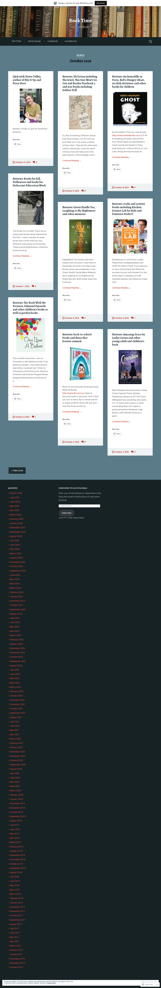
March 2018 (15, 894)
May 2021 (14, 730)
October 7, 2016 (22, 286)
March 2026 (15, 514)
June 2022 (15, 674)
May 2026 (14, 506)
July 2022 (14, 670)
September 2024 (18, 570)
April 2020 (15, 786)
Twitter (16, 41)
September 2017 (18, 920)
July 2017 (14, 928)
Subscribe (66, 513)
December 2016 (17, 958)
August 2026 (16, 493)
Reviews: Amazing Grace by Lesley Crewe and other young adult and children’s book (128, 339)
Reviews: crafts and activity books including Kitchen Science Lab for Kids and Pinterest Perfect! (128, 209)
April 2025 (15, 549)
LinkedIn (53, 41)
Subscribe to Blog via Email (73, 488)
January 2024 (16, 596)
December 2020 (17, 751)
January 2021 (16, 747)
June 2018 (15, 881)
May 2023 (14, 626)
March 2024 (15, 588)
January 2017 (16, 954)
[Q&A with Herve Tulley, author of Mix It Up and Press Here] (30, 106)
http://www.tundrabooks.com (126, 135)
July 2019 (14, 825)
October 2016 (16, 967)
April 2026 (15, 510)
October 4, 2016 (22, 417)
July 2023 (14, 618)
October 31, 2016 (23, 162)
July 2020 (14, 773)
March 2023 (15, 635)
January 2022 (16, 695)
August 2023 (16, 613)
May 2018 (14, 885)
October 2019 (16, 812)
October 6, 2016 (122, 318)
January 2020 (16, 799)
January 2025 (16, 557)
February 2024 (17, 592)
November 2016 (17, 963)
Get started (101, 3)
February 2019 (17, 846)
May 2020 (14, 782)
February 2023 (17, 639)
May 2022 (14, 678)
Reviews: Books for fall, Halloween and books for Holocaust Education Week (29, 182)
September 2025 (18, 532)
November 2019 (17, 808)
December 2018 (17, 855)
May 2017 (14, 937)
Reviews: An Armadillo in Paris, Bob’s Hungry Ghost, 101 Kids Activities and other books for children (129, 82)
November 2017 (17, 911)
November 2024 (17, 562)
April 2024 (15, 583)
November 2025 (17, 527)
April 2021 (15, 734)
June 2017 (15, 932)
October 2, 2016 (122, 452)
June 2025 (15, 544)
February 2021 (17, 743)
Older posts (18, 470)
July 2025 (14, 540)
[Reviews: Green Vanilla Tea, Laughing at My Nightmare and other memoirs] (80, 236)
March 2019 (15, 842)
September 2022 (18, 661)
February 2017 (17, 950)
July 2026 (14, 497)
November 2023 (17, 601)
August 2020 (16, 769)
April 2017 (15, 941)
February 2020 (17, 795)
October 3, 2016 (72, 442)
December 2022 (17, 648)
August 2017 (16, 924)
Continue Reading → (72, 160)
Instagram (34, 41)
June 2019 (15, 829)
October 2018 (16, 864)
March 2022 (15, 687)
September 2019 (18, 816)
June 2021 (15, 726)
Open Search (150, 41)
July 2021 (14, 721)
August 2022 (16, 665)
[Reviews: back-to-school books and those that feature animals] (80, 364)
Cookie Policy (51, 983)
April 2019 (15, 838)
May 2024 (14, 579)
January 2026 (16, 523)
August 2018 (16, 872)
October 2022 (16, 657)
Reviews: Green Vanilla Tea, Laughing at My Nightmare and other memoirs (78, 210)
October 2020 (16, 760)
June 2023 (15, 622)
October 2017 (16, 915)
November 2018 (17, 859)
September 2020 (18, 764)
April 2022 (15, 683)
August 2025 (16, 536)
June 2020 (15, 777)
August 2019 (16, 820)
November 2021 (17, 704)
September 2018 (18, 868)
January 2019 (16, 851)
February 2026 (17, 519)
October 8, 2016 (122, 187)
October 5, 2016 (72, 318)
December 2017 (17, 907)
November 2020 (17, 756)
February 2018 (17, 898)
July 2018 (14, 876)
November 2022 (17, 652)
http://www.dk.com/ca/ (73, 393)
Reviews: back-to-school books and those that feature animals (76, 337)
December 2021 (17, 700)
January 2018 (16, 902)
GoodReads (71, 41)
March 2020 (15, 790)
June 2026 (15, 501)
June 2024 (15, 575)
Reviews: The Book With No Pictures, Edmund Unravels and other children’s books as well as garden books (30, 308)
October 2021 (16, 708)
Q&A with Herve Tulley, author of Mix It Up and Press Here (27, 80)
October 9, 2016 (72, 191)
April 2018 (15, 889)
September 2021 (18, 713)
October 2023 (16, 605)
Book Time (80, 20)
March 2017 (15, 945)
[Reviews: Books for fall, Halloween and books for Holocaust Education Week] (30, 208)
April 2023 (15, 631)
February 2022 (17, 691)
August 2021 (16, 717)
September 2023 (18, 609)
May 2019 (14, 833)
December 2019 (17, 803)
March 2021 (15, 739)
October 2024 (16, 566)
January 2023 (16, 644)
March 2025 (15, 553)
